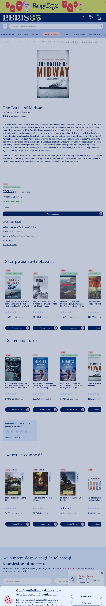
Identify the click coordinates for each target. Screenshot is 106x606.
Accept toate (86, 596)
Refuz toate (86, 603)
